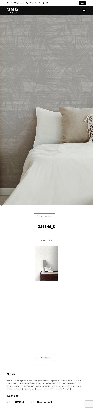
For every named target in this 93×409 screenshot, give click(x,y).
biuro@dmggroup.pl (44, 402)
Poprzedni (46, 216)
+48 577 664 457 (18, 402)
